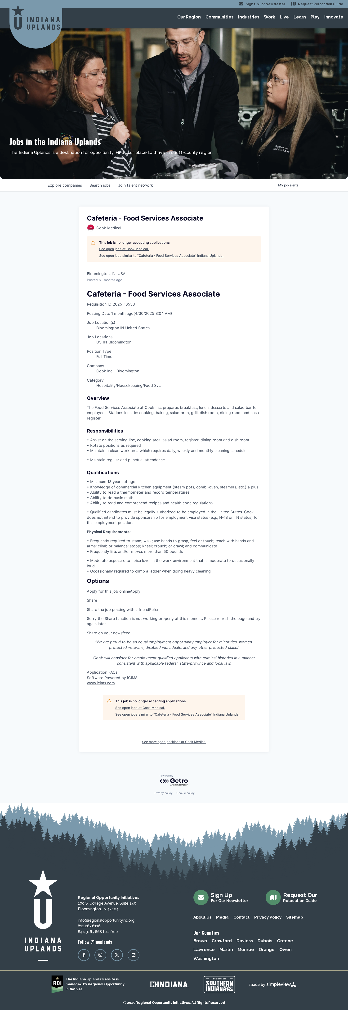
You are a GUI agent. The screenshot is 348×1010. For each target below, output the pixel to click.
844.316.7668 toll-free (98, 931)
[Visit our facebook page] (84, 955)
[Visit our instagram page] (100, 955)
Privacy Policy (267, 917)
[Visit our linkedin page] (133, 955)
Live (284, 16)
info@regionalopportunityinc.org (106, 920)
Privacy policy (163, 793)
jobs (100, 185)
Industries (248, 16)
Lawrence (204, 949)
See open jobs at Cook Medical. (124, 249)
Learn (300, 16)
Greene (285, 940)
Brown (200, 940)
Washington (206, 958)
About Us (202, 917)
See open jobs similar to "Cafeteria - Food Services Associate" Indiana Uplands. (161, 255)
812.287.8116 (89, 926)
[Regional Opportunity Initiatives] (36, 17)
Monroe (246, 949)
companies (65, 185)
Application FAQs (102, 672)
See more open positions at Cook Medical (174, 742)
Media (222, 917)
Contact (241, 917)
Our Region (189, 16)
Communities (219, 16)
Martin (226, 949)
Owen (285, 949)
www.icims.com (101, 683)
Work (269, 16)
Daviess (244, 940)
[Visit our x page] (117, 955)
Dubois (265, 940)
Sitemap (294, 917)
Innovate (333, 16)
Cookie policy (185, 793)
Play (315, 16)
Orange (267, 949)
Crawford (222, 940)
